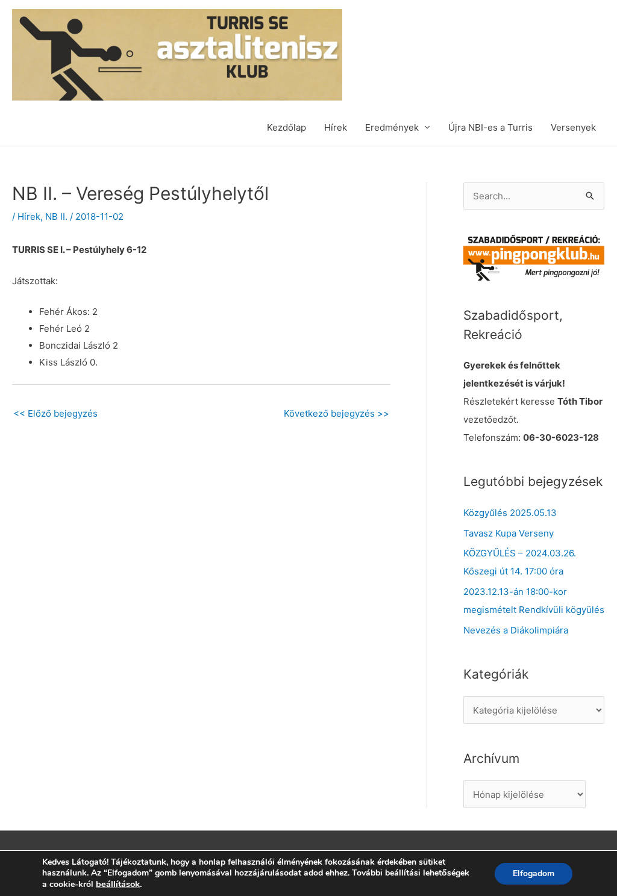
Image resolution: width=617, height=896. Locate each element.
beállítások (118, 884)
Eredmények (392, 127)
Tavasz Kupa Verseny (508, 533)
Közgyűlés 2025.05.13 (510, 512)
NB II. (56, 216)
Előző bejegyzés (55, 413)
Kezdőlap (286, 127)
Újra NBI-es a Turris (490, 127)
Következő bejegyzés (336, 413)
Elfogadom (533, 873)
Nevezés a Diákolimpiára (515, 630)
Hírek (335, 127)
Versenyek (573, 127)
